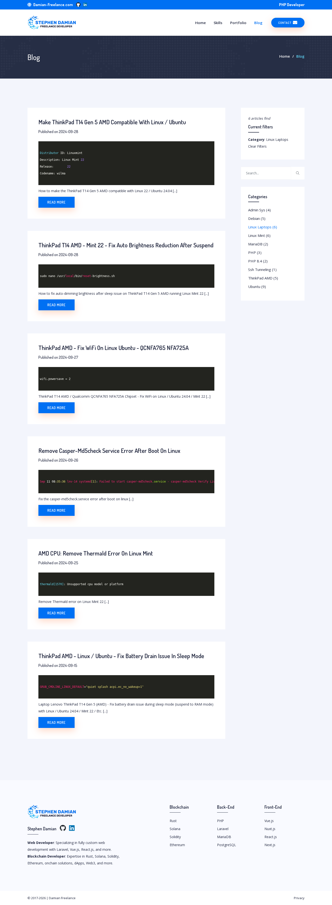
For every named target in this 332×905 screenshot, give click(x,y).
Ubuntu (257, 286)
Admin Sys (259, 209)
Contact (285, 23)
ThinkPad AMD (263, 278)
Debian (256, 218)
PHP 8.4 (258, 261)
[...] (175, 190)
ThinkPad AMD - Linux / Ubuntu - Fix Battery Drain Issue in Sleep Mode (121, 656)
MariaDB (258, 244)
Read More (56, 202)
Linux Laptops (262, 226)
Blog (258, 22)
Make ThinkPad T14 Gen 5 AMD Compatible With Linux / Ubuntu (112, 122)
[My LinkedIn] (85, 5)
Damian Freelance (62, 898)
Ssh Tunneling (262, 269)
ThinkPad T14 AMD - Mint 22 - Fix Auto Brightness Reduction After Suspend (125, 245)
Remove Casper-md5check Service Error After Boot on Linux (109, 450)
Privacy (299, 898)
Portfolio (238, 22)
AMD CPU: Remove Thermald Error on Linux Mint (95, 553)
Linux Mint (259, 235)
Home (200, 22)
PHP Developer (292, 4)
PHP (255, 252)
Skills (218, 22)
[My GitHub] (78, 5)
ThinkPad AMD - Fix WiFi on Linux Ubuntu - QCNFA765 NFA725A (113, 347)
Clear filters (257, 146)
